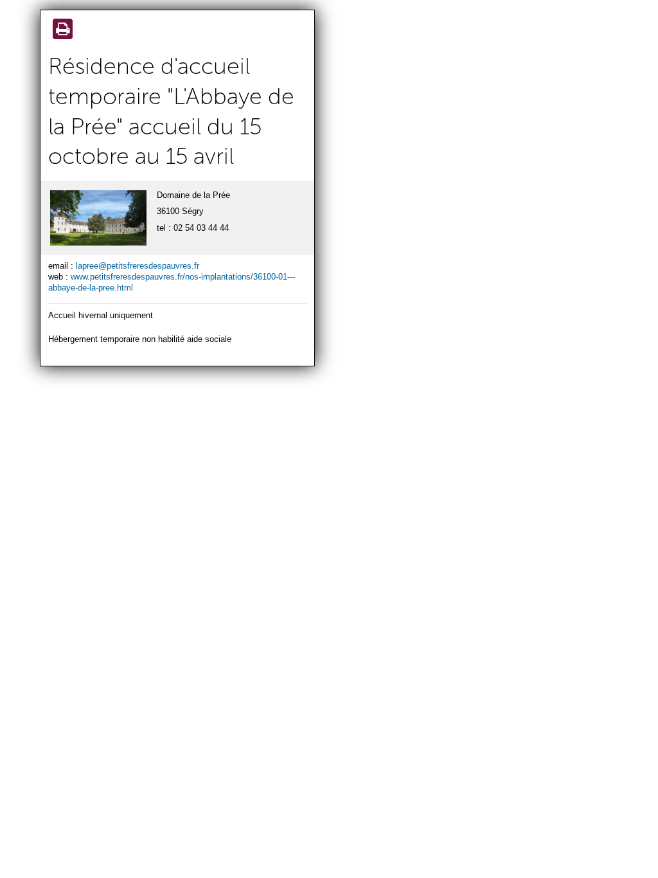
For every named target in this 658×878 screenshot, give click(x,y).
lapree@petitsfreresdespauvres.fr (137, 266)
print (60, 30)
